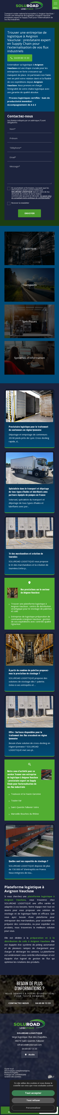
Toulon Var (16, 800)
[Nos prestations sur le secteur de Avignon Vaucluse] (12, 593)
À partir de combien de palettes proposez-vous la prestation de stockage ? (29, 672)
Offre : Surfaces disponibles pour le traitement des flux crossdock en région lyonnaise (28, 735)
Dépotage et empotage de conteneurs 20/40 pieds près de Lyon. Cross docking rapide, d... (29, 438)
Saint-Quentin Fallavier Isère (25, 807)
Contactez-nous (18, 1003)
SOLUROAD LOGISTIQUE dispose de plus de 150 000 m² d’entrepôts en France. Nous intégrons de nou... (29, 869)
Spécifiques (29, 321)
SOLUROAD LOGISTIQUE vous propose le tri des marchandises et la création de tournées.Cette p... (28, 565)
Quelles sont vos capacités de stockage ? (28, 861)
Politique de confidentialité (15, 1074)
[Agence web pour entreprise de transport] (51, 1076)
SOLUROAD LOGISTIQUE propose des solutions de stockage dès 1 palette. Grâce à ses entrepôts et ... (28, 681)
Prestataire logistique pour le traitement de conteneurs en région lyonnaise (28, 428)
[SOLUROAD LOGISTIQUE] (29, 5)
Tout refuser (33, 1100)
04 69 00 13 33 (43, 1003)
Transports (29, 285)
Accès (31, 1054)
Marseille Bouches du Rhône (25, 813)
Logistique (29, 248)
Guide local (9, 1069)
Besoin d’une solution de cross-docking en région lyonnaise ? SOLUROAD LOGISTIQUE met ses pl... (29, 746)
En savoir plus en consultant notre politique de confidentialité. (31, 197)
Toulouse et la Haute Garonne (26, 793)
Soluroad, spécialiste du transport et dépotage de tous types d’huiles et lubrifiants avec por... (27, 503)
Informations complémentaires (17, 1071)
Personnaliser (33, 1107)
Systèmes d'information (29, 358)
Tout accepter (33, 1093)
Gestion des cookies (12, 1076)
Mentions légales (11, 1072)
